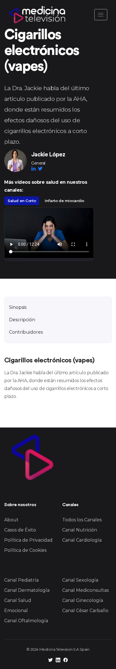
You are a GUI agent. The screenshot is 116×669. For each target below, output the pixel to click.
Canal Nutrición (79, 530)
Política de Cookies (25, 550)
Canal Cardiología (82, 540)
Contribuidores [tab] (26, 332)
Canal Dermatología (27, 590)
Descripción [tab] (22, 319)
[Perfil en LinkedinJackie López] (34, 168)
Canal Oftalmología (26, 620)
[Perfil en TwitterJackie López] (40, 168)
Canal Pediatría (21, 580)
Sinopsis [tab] (17, 307)
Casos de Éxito (20, 530)
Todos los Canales (82, 519)
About (11, 519)
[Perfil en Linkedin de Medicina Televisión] (58, 660)
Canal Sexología (80, 580)
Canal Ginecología (82, 600)
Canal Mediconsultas (85, 590)
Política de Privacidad (28, 540)
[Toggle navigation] (100, 14)
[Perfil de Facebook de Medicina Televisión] (66, 660)
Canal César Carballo (85, 610)
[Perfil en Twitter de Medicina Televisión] (50, 660)
